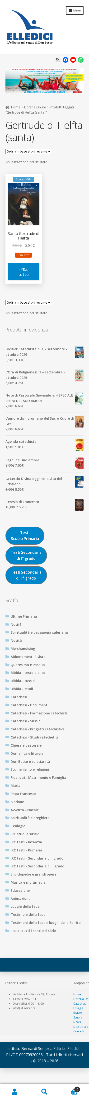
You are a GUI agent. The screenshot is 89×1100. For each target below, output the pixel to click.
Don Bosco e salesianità (30, 761)
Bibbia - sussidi (23, 680)
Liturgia (78, 1008)
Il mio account (15, 1092)
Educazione (20, 890)
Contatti (78, 1031)
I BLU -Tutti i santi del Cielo (33, 930)
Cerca (44, 1092)
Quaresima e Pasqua (28, 664)
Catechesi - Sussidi (26, 721)
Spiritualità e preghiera (30, 817)
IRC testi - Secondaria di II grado (37, 866)
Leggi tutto (23, 271)
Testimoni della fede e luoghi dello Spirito (46, 922)
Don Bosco (80, 1027)
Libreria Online (35, 107)
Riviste (77, 1013)
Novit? (16, 624)
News (77, 1022)
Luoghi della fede (25, 906)
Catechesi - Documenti (29, 705)
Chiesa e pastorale (26, 745)
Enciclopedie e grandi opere (33, 874)
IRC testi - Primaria (26, 850)
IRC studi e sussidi (25, 834)
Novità (16, 640)
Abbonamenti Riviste (28, 656)
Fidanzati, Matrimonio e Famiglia (38, 777)
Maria (15, 785)
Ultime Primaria (24, 616)
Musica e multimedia (28, 882)
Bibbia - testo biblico (28, 672)
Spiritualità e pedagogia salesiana (39, 632)
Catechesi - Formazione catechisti (39, 713)
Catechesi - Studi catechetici (34, 737)
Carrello (68, 1087)
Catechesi (19, 697)
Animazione (20, 898)
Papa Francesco (23, 793)
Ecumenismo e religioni (30, 769)
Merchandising (23, 648)
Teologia (18, 826)
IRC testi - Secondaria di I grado (37, 858)
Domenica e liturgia (27, 753)
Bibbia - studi (22, 689)
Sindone (17, 802)
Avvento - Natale (25, 810)
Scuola (77, 1017)
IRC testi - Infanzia (26, 842)
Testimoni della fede (28, 914)
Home (15, 107)
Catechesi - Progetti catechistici (37, 729)
